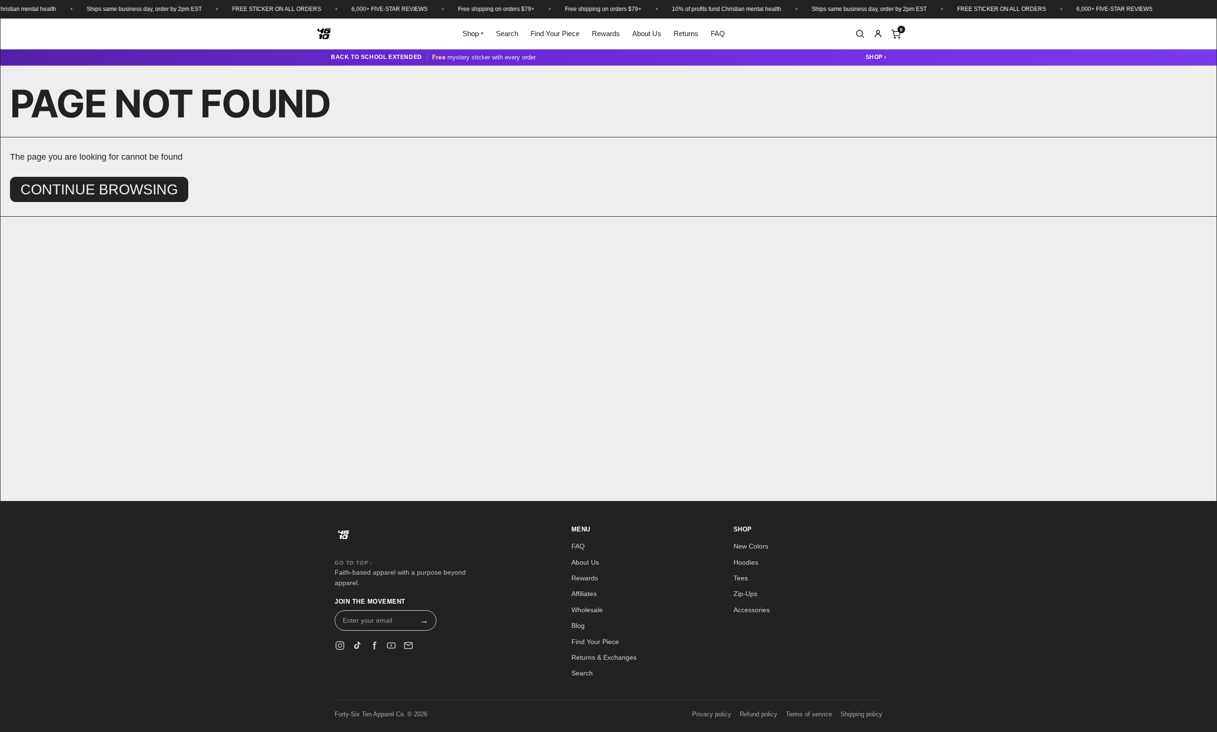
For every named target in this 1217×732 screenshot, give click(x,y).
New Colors (751, 546)
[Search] (860, 34)
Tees (741, 578)
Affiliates (584, 593)
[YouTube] (391, 645)
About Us (646, 33)
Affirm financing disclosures (474, 714)
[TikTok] (357, 645)
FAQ (718, 33)
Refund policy (758, 714)
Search (507, 33)
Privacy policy (711, 714)
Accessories (752, 610)
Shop (473, 33)
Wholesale (587, 610)
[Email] (408, 645)
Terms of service (809, 714)
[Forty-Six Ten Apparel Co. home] (344, 538)
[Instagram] (340, 645)
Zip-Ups (745, 593)
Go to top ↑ (354, 563)
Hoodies (746, 562)
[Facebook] (374, 645)
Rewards (606, 33)
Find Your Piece (555, 33)
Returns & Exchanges (604, 657)
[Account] (878, 34)
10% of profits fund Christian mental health (712, 9)
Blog (578, 625)
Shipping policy (861, 714)
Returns (686, 33)
